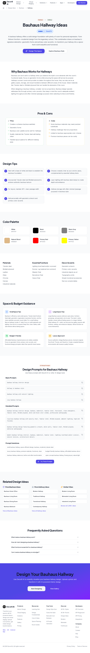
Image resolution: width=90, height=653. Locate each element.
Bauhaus (21, 8)
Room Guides (36, 624)
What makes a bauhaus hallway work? (23, 537)
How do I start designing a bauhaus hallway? (25, 542)
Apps (61, 3)
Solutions (43, 3)
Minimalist (63, 622)
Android (12, 630)
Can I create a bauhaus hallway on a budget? (25, 552)
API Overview (79, 609)
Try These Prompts (46, 461)
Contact (77, 630)
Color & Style (35, 618)
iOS (8, 630)
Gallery (19, 622)
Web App (4, 630)
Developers (71, 3)
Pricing (19, 626)
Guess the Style (50, 612)
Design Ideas (12, 8)
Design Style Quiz (51, 609)
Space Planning (36, 621)
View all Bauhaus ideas (10, 511)
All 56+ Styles (65, 609)
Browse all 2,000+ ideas (68, 506)
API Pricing (78, 616)
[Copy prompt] (82, 382)
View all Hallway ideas (39, 511)
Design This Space (35, 51)
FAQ (76, 633)
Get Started (81, 3)
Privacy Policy (71, 646)
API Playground (79, 612)
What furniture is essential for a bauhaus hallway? (26, 547)
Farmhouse (64, 626)
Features (52, 3)
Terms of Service (82, 646)
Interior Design (18, 2)
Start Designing (36, 589)
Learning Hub (36, 609)
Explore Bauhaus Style (56, 51)
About (77, 627)
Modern (63, 619)
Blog (76, 637)
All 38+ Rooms (65, 612)
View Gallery (54, 589)
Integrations (78, 619)
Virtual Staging (31, 2)
